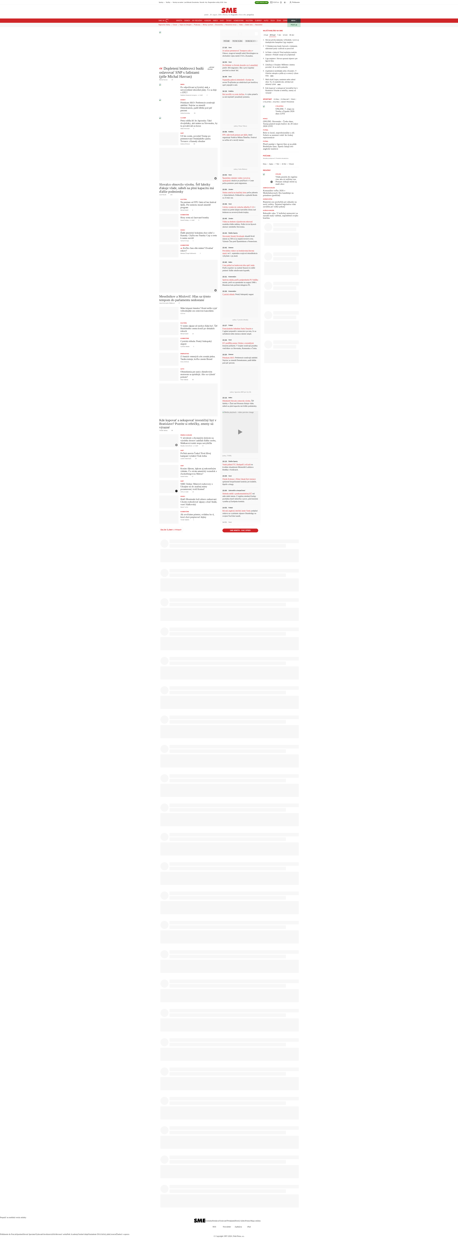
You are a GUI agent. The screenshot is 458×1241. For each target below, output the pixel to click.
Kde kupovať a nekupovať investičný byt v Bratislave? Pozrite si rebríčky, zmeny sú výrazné (187, 423)
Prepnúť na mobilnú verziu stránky (13, 1217)
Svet (222, 20)
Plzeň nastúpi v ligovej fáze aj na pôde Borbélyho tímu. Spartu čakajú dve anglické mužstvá (280, 146)
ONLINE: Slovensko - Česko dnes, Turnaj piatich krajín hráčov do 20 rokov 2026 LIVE (280, 123)
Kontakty (208, 1221)
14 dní (285, 35)
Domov (187, 20)
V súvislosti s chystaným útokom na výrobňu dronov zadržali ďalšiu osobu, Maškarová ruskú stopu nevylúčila (198, 440)
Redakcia (215, 1221)
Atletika (276, 102)
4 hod (266, 35)
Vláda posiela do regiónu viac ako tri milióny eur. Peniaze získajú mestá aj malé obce (286, 180)
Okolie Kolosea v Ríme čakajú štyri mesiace (239, 479)
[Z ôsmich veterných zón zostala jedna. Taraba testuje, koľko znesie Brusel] (169, 359)
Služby (168, 2)
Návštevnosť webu (59, 1234)
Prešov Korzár (186, 435)
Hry (206, 2)
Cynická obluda (184, 346)
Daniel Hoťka (184, 476)
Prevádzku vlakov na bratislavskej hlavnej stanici (238, 252)
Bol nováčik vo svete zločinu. (233, 94)
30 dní (291, 35)
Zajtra (271, 164)
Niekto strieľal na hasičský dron (234, 192)
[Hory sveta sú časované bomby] (169, 220)
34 (172, 79)
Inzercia (49, 1234)
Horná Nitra (267, 199)
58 (194, 113)
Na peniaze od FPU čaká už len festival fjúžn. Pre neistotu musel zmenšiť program (198, 205)
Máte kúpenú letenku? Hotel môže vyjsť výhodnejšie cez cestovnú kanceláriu (198, 309)
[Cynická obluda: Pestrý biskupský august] (169, 344)
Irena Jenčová (184, 361)
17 (179, 303)
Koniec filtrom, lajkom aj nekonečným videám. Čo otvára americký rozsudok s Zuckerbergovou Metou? (198, 471)
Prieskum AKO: (228, 358)
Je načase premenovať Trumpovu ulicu (237, 51)
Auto (266, 20)
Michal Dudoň (184, 210)
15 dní (284, 164)
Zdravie (286, 20)
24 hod (272, 35)
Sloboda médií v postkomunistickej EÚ (237, 494)
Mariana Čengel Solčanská (188, 253)
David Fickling (184, 220)
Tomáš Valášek (184, 519)
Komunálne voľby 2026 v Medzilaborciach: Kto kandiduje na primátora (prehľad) (278, 192)
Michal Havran (163, 79)
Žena (279, 20)
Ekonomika (219, 25)
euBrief (258, 20)
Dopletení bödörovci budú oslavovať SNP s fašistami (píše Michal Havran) (181, 72)
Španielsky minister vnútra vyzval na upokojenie (236, 179)
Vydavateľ (223, 1221)
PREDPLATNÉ (262, 2)
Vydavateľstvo (41, 1234)
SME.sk (162, 20)
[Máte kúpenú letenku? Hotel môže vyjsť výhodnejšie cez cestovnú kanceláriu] (169, 313)
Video (241, 25)
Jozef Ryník (162, 194)
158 (171, 194)
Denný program (287, 102)
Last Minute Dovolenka (191, 2)
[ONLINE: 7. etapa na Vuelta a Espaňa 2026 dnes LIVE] (268, 110)
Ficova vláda (237, 41)
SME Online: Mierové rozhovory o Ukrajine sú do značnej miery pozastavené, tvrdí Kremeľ (196, 486)
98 (172, 430)
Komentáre (239, 20)
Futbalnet (285, 99)
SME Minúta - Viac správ (240, 530)
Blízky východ (208, 25)
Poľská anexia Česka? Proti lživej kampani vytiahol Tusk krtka (195, 454)
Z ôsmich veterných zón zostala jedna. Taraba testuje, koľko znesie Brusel (197, 357)
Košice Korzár (268, 210)
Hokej (182, 230)
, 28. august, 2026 (212, 15)
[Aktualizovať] (239, 33)
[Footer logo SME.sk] (199, 1220)
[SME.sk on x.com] (226, 1232)
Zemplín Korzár (269, 188)
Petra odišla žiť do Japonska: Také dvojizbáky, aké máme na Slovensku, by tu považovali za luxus (199, 123)
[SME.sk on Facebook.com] (223, 1232)
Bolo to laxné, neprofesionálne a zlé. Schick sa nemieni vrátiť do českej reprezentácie (279, 135)
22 (193, 333)
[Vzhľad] (286, 2)
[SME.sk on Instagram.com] (229, 1232)
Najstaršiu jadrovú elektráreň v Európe (236, 80)
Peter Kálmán (184, 379)
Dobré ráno (249, 25)
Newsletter (258, 25)
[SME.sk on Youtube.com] (232, 1232)
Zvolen (278, 174)
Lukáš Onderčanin (185, 458)
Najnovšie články (164, 25)
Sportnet (19, 1234)
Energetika (184, 353)
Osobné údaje (83, 1234)
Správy (161, 2)
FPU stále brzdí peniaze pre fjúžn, (235, 135)
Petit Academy (72, 1234)
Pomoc (247, 1221)
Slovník (202, 2)
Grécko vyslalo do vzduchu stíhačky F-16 (238, 207)
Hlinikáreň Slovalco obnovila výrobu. (236, 401)
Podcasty (197, 25)
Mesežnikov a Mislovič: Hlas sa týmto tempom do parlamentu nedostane (185, 298)
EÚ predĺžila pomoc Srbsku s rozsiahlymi (238, 343)
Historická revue (231, 25)
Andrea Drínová (185, 144)
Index (215, 20)
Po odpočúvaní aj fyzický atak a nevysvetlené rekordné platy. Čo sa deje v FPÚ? (198, 90)
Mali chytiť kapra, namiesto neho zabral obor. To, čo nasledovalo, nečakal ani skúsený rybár (280, 81)
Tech (272, 20)
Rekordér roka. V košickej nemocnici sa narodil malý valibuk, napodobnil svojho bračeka (280, 215)
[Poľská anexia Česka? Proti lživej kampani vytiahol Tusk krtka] (169, 456)
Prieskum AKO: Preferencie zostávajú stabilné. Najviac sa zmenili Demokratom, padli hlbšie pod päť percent (197, 106)
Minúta (179, 20)
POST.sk (294, 25)
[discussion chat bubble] (191, 507)
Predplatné (231, 1221)
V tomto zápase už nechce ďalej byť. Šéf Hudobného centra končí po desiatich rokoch (198, 328)
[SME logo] (229, 9)
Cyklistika (267, 102)
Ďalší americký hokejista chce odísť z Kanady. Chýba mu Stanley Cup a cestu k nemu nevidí (198, 235)
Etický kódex (240, 1221)
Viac (225, 2)
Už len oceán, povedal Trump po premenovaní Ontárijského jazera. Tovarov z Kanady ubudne (195, 138)
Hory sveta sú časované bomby (194, 217)
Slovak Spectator (29, 1234)
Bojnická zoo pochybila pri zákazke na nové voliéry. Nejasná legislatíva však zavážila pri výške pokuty (280, 204)
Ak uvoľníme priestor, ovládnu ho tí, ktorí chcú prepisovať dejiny (197, 515)
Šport (229, 20)
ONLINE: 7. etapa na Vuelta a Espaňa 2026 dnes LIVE (285, 111)
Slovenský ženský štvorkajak (233, 236)
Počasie (226, 41)
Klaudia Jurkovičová (186, 446)
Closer (175, 25)
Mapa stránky (255, 1221)
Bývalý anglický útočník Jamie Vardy (236, 511)
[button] (292, 20)
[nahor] (262, 1221)
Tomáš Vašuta (163, 430)
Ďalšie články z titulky (171, 530)
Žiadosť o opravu (122, 1234)
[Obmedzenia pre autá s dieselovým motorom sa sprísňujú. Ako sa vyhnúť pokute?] (169, 374)
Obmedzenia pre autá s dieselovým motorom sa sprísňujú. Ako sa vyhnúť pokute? (197, 374)
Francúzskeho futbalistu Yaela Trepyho (237, 329)
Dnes (265, 164)
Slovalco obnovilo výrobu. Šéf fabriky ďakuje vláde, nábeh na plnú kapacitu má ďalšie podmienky (186, 188)
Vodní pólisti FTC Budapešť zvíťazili (236, 464)
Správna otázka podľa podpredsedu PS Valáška (240, 280)
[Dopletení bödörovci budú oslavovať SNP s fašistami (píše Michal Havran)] (188, 47)
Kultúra (249, 20)
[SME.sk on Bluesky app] (234, 1232)
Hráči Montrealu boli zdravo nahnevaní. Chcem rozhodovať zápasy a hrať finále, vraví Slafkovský (198, 502)
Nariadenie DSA (94, 1234)
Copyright (219, 1236)
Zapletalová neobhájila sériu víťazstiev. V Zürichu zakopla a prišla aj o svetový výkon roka (281, 73)
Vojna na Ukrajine (186, 25)
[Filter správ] (256, 34)
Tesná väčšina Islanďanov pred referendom (238, 525)
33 (196, 458)
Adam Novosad (184, 128)
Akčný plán (105, 1234)
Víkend (291, 164)
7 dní (279, 35)
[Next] (255, 41)
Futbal (276, 99)
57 (192, 476)
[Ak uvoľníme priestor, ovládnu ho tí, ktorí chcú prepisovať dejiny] (169, 517)
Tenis (293, 99)
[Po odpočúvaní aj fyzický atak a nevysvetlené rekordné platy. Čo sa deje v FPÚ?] (169, 90)
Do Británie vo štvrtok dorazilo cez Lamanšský (240, 65)
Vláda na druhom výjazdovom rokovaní (237, 222)
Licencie (113, 1234)
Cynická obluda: (228, 294)
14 (202, 446)
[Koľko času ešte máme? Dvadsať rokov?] (169, 250)
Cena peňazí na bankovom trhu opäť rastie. (238, 265)
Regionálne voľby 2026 (215, 2)
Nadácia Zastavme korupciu (188, 95)
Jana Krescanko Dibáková (167, 303)
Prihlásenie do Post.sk (8, 1234)
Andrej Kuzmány (185, 113)
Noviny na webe (178, 2)
